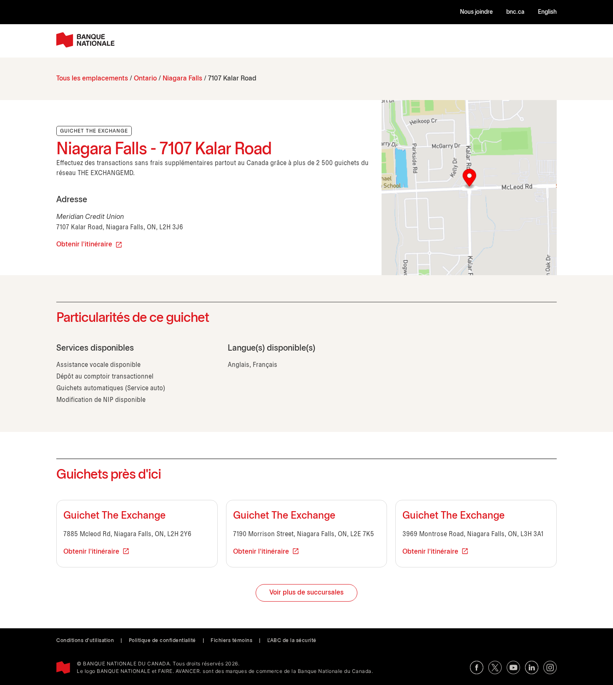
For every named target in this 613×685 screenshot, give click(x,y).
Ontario (145, 78)
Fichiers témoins (231, 640)
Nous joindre (476, 12)
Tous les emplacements (92, 78)
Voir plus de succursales (306, 593)
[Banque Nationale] (85, 39)
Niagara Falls (182, 78)
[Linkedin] (531, 667)
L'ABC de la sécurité (292, 640)
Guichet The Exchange (114, 516)
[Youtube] (513, 667)
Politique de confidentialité (162, 640)
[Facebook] (476, 667)
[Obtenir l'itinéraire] (469, 187)
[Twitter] (495, 667)
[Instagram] (550, 667)
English (547, 12)
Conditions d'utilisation (85, 640)
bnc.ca (515, 12)
